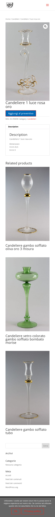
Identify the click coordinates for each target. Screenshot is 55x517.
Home (8, 19)
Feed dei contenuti (13, 479)
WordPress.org (12, 487)
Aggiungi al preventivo (20, 113)
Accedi (8, 475)
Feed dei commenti (14, 483)
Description (13, 126)
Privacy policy (32, 511)
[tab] (27, 127)
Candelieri (15, 19)
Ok (15, 511)
